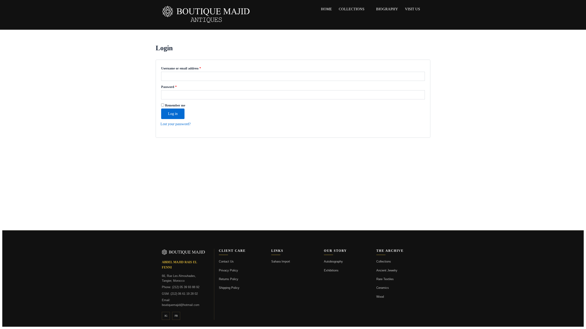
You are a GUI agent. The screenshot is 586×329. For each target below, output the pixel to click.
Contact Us (226, 261)
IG (166, 315)
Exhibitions (331, 270)
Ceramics (382, 287)
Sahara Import (280, 261)
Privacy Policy (228, 270)
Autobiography (333, 261)
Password (175, 86)
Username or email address (187, 67)
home (326, 9)
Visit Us (412, 9)
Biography (387, 9)
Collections (351, 9)
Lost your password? (175, 124)
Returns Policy (228, 279)
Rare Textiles (385, 279)
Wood (380, 296)
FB (176, 315)
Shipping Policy (229, 287)
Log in (173, 114)
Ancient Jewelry (386, 270)
